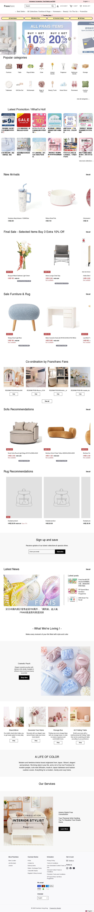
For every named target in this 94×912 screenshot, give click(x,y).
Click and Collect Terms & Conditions (54, 870)
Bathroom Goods (74, 73)
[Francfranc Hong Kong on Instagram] (67, 868)
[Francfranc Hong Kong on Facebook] (71, 868)
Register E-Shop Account (35, 873)
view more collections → (86, 161)
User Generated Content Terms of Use (56, 866)
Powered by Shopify (55, 908)
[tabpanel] (47, 38)
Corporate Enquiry (33, 870)
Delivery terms (32, 865)
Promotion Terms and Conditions (56, 874)
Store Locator (12, 860)
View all (88, 174)
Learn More (64, 829)
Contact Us (31, 863)
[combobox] (40, 6)
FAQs (29, 860)
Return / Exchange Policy (35, 868)
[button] (89, 911)
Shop (13, 740)
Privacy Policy (51, 860)
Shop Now (24, 677)
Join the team (12, 863)
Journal (10, 865)
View (13, 394)
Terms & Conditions (52, 863)
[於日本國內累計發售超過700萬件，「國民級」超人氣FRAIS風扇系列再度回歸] (32, 590)
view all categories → (83, 99)
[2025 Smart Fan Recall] (72, 599)
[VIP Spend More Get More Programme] (72, 591)
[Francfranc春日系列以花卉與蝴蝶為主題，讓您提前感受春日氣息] (72, 581)
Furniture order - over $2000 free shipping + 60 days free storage (42, 1)
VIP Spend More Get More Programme (83, 592)
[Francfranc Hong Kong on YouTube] (74, 868)
